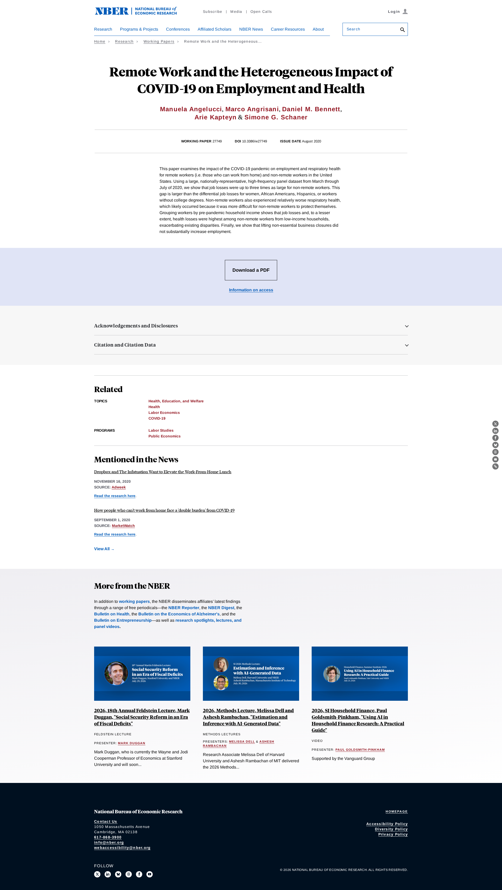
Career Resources (288, 29)
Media (236, 11)
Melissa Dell (242, 741)
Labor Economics (164, 412)
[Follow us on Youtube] (149, 874)
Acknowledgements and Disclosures (136, 325)
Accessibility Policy (387, 824)
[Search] (403, 30)
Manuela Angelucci (191, 109)
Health (154, 407)
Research (103, 29)
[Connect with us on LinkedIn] (108, 874)
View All (102, 549)
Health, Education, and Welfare (176, 401)
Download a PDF (251, 270)
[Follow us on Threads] (129, 874)
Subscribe (212, 11)
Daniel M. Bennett (311, 109)
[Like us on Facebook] (139, 874)
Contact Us (105, 821)
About (318, 29)
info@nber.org (109, 842)
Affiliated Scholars (214, 29)
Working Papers (159, 41)
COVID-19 (157, 418)
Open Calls (261, 11)
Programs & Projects (139, 29)
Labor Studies (161, 430)
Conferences (178, 29)
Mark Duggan (131, 743)
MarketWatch (123, 526)
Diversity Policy (391, 829)
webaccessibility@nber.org (122, 848)
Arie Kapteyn (216, 117)
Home (99, 41)
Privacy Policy (393, 834)
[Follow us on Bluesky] (118, 874)
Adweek (119, 487)
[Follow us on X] (97, 874)
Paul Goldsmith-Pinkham (360, 750)
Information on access (251, 290)
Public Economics (165, 436)
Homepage (397, 811)
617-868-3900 (108, 837)
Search (353, 29)
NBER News (251, 29)
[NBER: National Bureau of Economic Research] (140, 14)
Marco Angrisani (252, 109)
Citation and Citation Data (125, 345)
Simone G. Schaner (275, 117)
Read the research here (114, 496)
